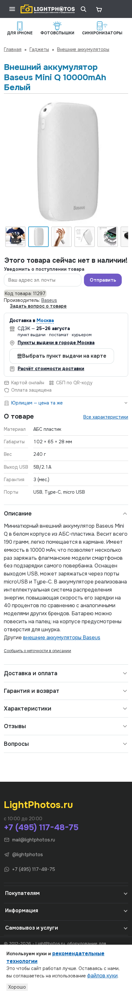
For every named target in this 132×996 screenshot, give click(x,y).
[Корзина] (99, 9)
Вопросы (16, 743)
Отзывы (15, 726)
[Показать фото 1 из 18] (15, 236)
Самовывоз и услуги (31, 927)
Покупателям (22, 893)
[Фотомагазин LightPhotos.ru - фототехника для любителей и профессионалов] (48, 9)
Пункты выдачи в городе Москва (56, 342)
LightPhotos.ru (38, 805)
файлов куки (102, 975)
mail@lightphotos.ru (33, 840)
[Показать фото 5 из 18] (107, 236)
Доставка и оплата (30, 673)
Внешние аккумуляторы (83, 49)
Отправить (103, 280)
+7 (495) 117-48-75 (41, 827)
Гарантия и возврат (31, 690)
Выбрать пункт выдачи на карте (64, 356)
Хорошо (17, 987)
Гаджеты (39, 49)
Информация (21, 910)
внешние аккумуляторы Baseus (61, 637)
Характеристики (27, 708)
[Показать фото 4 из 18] (84, 236)
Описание (18, 513)
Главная (12, 49)
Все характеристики (105, 417)
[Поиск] (83, 9)
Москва (45, 320)
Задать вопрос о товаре (38, 306)
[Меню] (12, 9)
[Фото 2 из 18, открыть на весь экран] (66, 161)
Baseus (49, 300)
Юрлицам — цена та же (37, 403)
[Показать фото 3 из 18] (61, 236)
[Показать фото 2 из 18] (38, 236)
